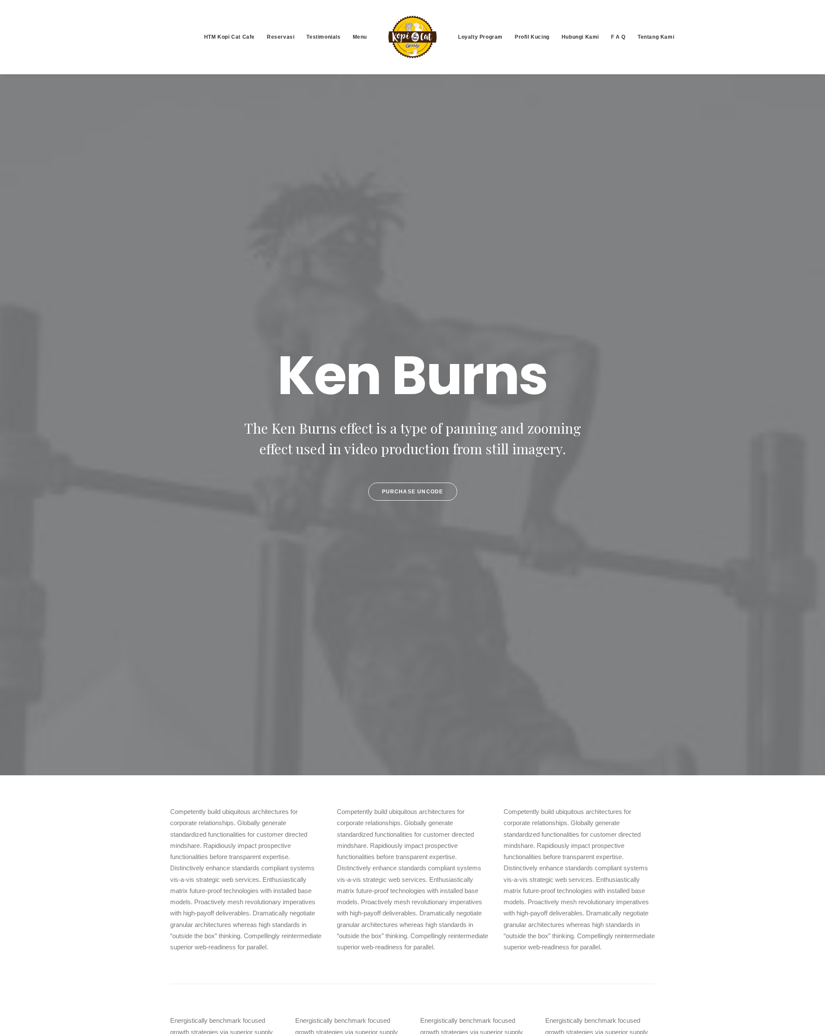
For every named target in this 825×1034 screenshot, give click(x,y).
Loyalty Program (480, 37)
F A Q (618, 37)
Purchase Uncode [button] (412, 492)
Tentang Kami (656, 37)
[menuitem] (229, 37)
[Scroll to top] (809, 1017)
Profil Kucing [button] (532, 37)
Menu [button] (360, 37)
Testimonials (323, 37)
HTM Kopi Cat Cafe (229, 37)
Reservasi (280, 37)
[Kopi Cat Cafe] (412, 36)
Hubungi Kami (580, 37)
